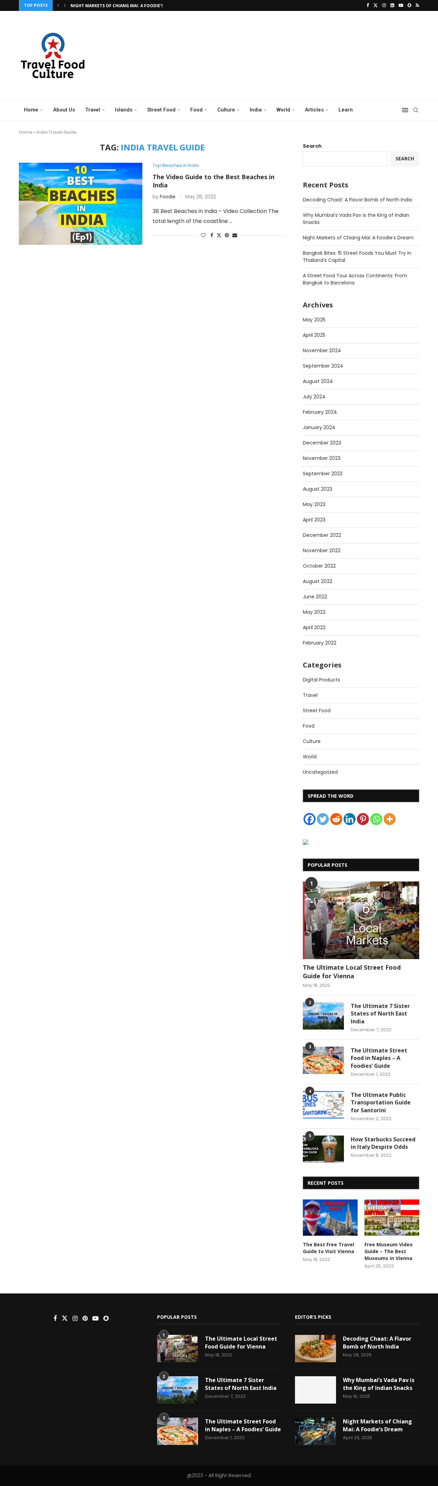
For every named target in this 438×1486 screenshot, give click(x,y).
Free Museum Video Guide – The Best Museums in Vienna (388, 1251)
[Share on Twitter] (219, 235)
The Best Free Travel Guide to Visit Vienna (328, 1248)
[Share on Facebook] (211, 235)
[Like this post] (203, 235)
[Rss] (417, 5)
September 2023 (323, 473)
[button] (58, 5)
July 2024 (314, 396)
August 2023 (317, 489)
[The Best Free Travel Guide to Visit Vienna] (330, 1217)
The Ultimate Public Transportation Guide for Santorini (381, 1102)
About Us (64, 110)
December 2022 (322, 535)
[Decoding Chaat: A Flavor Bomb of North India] (315, 1348)
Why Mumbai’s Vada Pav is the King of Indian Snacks (378, 1383)
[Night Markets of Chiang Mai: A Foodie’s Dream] (315, 1431)
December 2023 (322, 442)
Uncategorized (320, 772)
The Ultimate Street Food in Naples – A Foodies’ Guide (379, 1058)
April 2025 (314, 335)
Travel (92, 110)
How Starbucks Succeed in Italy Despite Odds (383, 1143)
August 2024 (318, 381)
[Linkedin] (392, 5)
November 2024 (322, 350)
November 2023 (321, 458)
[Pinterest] (363, 819)
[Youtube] (401, 5)
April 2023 (314, 519)
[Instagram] (384, 5)
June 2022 (315, 596)
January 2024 (319, 427)
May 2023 (314, 504)
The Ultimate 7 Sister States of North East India (380, 1013)
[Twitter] (375, 5)
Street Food (161, 110)
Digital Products (321, 679)
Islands (123, 110)
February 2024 (320, 412)
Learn (345, 110)
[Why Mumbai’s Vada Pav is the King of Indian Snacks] (315, 1390)
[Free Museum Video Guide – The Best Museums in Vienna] (391, 1217)
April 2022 (314, 627)
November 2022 (321, 550)
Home (31, 110)
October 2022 (319, 565)
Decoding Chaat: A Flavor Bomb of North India (357, 199)
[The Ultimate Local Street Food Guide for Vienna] (361, 920)
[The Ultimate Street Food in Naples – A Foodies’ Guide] (323, 1060)
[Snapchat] (409, 5)
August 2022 (317, 581)
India (256, 110)
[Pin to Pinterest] (227, 235)
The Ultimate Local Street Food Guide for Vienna (352, 971)
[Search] (415, 110)
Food (196, 110)
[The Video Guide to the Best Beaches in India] (80, 204)
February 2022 (319, 642)
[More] (390, 819)
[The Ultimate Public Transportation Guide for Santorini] (323, 1104)
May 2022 (314, 612)
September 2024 (323, 365)
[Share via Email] (234, 235)
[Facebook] (367, 5)
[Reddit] (336, 819)
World (283, 110)
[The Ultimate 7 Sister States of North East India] (323, 1016)
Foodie (168, 196)
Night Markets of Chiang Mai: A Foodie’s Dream (124, 6)
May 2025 (314, 319)
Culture (226, 110)
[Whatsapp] (376, 819)
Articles (314, 110)
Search (312, 146)
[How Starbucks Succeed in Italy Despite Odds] (323, 1149)
